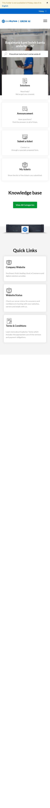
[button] (45, 20)
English (5, 6)
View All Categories (25, 205)
